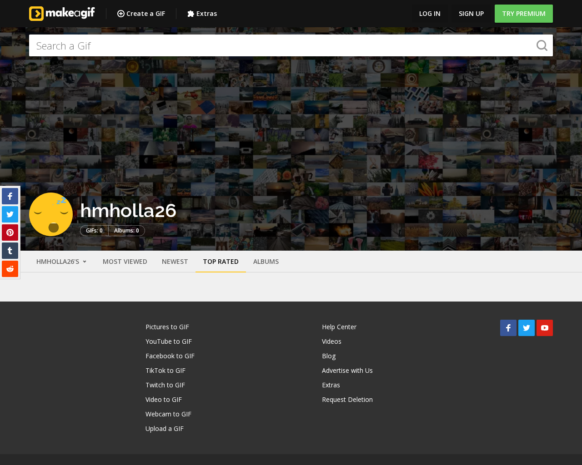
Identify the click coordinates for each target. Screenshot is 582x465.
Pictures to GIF (167, 326)
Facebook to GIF (170, 355)
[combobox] (291, 45)
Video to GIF (164, 399)
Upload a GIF (165, 428)
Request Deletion (347, 399)
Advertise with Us (347, 370)
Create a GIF (145, 13)
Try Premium (524, 13)
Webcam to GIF (168, 414)
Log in (430, 13)
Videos (331, 341)
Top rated (221, 261)
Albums (266, 261)
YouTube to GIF (169, 341)
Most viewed (125, 261)
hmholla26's (58, 261)
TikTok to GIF (166, 370)
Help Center (339, 326)
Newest (175, 261)
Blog (329, 355)
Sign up (471, 13)
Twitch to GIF (165, 385)
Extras (206, 13)
